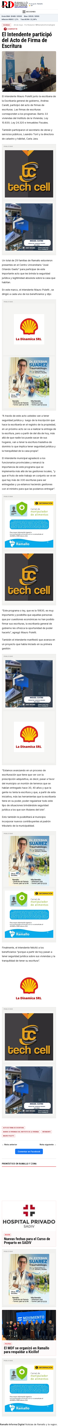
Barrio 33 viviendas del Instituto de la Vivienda (21, 1132)
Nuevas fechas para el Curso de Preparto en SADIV (27, 1241)
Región (7, 1235)
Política (8, 1344)
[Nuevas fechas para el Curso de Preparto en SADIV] (29, 1216)
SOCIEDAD (6, 25)
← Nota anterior (9, 1144)
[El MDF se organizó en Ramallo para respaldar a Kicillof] (29, 1325)
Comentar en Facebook (29, 1151)
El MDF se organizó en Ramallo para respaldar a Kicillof (26, 1350)
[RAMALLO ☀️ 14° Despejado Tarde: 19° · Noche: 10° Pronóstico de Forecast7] (29, 1183)
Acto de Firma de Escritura (13, 1128)
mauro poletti (8, 1136)
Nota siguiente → (48, 1144)
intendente (46, 1132)
